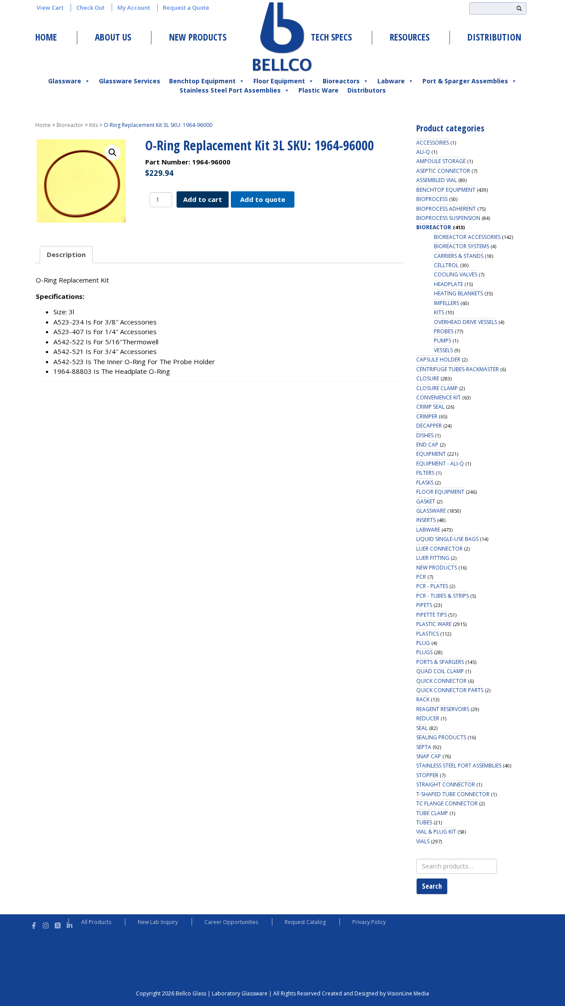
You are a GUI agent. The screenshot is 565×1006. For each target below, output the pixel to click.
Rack (422, 699)
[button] (113, 152)
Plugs (424, 652)
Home (46, 37)
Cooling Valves (455, 274)
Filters (425, 473)
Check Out (90, 7)
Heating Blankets (458, 293)
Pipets (424, 605)
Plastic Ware (318, 90)
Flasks (424, 482)
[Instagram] (46, 924)
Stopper (427, 775)
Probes (443, 331)
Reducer (427, 718)
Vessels (443, 350)
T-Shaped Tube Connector (453, 794)
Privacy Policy (369, 922)
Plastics (427, 633)
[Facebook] (34, 924)
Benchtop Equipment (202, 81)
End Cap (427, 444)
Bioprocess (432, 199)
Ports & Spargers (440, 662)
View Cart (50, 7)
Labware (391, 81)
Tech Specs (331, 37)
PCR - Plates (432, 586)
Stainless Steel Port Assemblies (230, 90)
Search (432, 886)
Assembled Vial (436, 180)
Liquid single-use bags (447, 539)
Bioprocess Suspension (448, 218)
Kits (93, 125)
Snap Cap (428, 756)
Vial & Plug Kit (436, 831)
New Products (197, 37)
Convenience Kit (438, 397)
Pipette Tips (431, 615)
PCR (421, 577)
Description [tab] (66, 254)
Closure (427, 378)
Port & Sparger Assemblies (465, 81)
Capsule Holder (438, 359)
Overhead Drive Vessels (465, 322)
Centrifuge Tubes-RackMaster (457, 369)
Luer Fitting (432, 558)
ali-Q (423, 152)
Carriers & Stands (458, 256)
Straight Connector (445, 784)
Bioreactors (341, 81)
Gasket (425, 501)
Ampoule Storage (441, 161)
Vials (422, 841)
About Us (113, 37)
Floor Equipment (279, 81)
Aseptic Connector (443, 171)
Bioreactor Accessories (467, 237)
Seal (422, 728)
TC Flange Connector (447, 803)
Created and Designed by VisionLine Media (375, 993)
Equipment (431, 454)
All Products (96, 922)
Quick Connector (441, 681)
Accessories (432, 142)
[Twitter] (58, 924)
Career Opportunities (231, 922)
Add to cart (202, 199)
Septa (423, 747)
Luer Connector (439, 548)
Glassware (64, 81)
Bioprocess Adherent (446, 208)
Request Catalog (305, 922)
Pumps (442, 340)
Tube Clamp (432, 813)
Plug (423, 643)
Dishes (424, 435)
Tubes (424, 822)
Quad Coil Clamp (440, 671)
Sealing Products (441, 737)
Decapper (429, 425)
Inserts (426, 520)
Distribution (494, 37)
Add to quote (262, 199)
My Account (133, 7)
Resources (409, 37)
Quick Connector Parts (449, 690)
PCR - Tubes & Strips (442, 596)
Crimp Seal (430, 406)
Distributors (366, 90)
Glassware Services (129, 81)
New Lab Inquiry (158, 922)
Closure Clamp (437, 388)
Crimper (426, 416)
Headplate (448, 284)
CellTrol (446, 265)
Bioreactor (69, 125)
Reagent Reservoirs (442, 709)
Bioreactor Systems (461, 246)
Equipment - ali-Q (440, 463)
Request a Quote (186, 7)
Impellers (446, 303)
